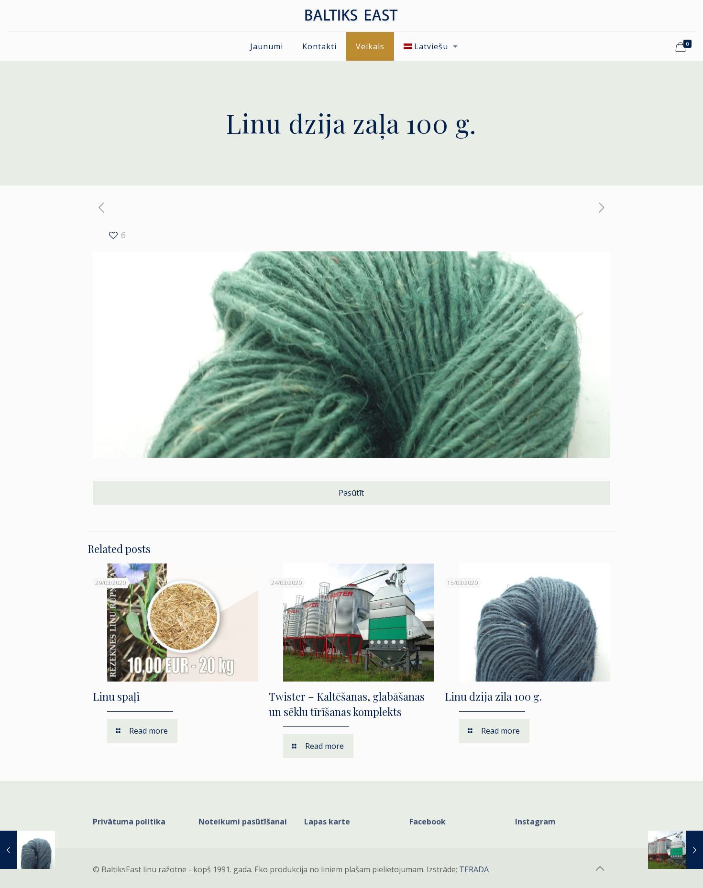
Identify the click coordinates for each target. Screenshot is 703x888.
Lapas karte (327, 821)
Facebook (427, 821)
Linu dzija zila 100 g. (493, 696)
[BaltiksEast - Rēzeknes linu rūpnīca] (351, 16)
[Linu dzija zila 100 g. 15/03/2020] (27, 850)
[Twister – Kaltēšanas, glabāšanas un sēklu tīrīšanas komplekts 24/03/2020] (675, 850)
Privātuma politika (129, 821)
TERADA (474, 869)
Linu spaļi (116, 696)
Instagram (535, 821)
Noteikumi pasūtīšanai (242, 821)
